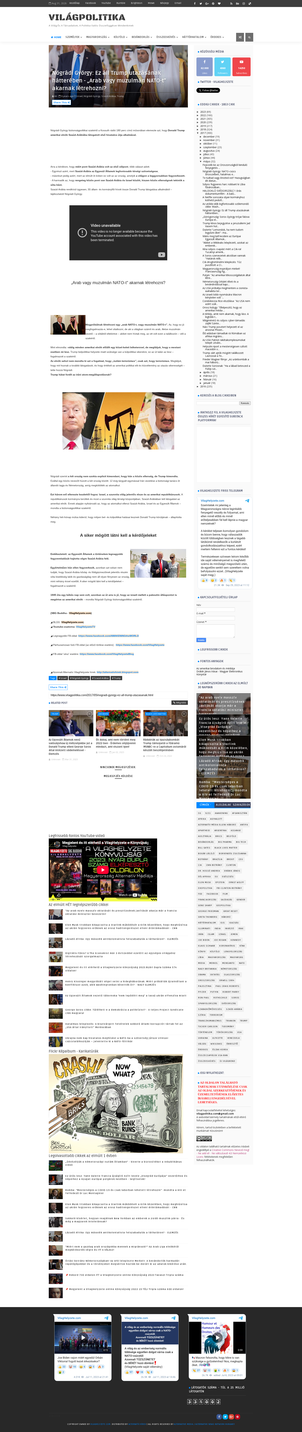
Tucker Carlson (208, 1026)
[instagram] (243, 3)
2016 (203, 386)
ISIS (222, 922)
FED (200, 894)
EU (216, 876)
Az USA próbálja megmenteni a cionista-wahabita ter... (225, 289)
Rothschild (220, 997)
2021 (203, 118)
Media (201, 963)
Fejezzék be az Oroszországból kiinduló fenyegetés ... (225, 166)
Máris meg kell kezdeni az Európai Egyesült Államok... (222, 237)
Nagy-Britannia (207, 969)
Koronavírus (227, 946)
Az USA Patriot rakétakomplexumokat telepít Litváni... (224, 341)
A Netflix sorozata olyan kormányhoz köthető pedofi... (224, 199)
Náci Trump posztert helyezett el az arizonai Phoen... (223, 328)
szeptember (210, 147)
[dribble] (225, 3)
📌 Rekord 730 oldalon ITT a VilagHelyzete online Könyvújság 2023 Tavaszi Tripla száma (124, 1275)
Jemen (234, 934)
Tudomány (228, 1026)
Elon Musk (204, 882)
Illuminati (204, 928)
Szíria (202, 1015)
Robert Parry (231, 992)
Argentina (220, 830)
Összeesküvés (165, 37)
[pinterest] (213, 3)
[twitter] (200, 3)
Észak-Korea (220, 1049)
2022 (203, 115)
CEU (241, 859)
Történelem (205, 1032)
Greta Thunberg (207, 917)
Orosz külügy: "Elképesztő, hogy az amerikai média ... (222, 309)
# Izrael (63, 678)
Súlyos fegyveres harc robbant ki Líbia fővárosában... (224, 186)
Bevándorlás (141, 37)
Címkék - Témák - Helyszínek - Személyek (205, 805)
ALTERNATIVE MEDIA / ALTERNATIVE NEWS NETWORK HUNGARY (204, 1424)
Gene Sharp (205, 905)
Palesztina (204, 986)
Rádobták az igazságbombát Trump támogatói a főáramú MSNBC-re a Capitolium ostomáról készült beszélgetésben (164, 745)
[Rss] (249, 1416)
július (206, 154)
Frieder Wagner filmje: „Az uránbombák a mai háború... (226, 361)
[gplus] (207, 3)
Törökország (225, 1032)
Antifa (244, 824)
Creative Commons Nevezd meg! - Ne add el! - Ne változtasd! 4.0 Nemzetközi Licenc (222, 1153)
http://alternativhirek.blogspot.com (117, 672)
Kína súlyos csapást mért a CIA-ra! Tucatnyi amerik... (222, 250)
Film (225, 894)
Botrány (203, 859)
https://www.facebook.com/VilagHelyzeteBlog (107, 654)
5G (199, 813)
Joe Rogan (220, 940)
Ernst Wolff (236, 882)
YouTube (106, 3)
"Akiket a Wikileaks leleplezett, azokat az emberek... (225, 244)
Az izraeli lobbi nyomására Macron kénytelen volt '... (222, 296)
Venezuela (233, 1038)
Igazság (234, 922)
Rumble (120, 3)
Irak (240, 928)
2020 (203, 122)
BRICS (218, 836)
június (206, 157)
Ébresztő (232, 1044)
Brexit (230, 859)
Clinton (231, 865)
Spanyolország (207, 1003)
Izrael (222, 934)
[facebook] (194, 3)
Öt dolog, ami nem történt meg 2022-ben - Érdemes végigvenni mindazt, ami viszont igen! (116, 743)
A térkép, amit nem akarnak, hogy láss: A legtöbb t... (226, 315)
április (206, 372)
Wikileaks (216, 1044)
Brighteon (136, 3)
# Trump (116, 678)
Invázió (229, 928)
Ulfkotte (217, 1038)
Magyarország (96, 37)
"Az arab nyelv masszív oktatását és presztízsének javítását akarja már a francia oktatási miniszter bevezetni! (222, 706)
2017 (203, 133)
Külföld (119, 37)
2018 (203, 129)
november (209, 140)
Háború (226, 917)
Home (57, 37)
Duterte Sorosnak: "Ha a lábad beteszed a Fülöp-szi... (226, 367)
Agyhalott (216, 819)
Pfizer (202, 992)
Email (178, 3)
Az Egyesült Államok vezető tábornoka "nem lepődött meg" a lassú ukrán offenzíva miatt (126, 995)
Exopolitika (205, 888)
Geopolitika (223, 905)
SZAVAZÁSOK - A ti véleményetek (241, 805)
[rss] (231, 3)
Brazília (217, 859)
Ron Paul (203, 997)
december (209, 136)
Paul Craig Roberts (227, 986)
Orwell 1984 (226, 980)
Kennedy (236, 940)
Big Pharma (225, 842)
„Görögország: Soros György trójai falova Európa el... (226, 218)
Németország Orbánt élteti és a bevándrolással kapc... (220, 283)
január (206, 383)
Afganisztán (239, 813)
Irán (200, 934)
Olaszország (232, 974)
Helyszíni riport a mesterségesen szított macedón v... (225, 348)
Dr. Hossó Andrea (209, 871)
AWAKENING (221, 813)
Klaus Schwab (206, 946)
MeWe (151, 3)
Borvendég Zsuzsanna (232, 853)
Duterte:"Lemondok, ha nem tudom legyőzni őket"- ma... (223, 231)
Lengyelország (233, 951)
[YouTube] (243, 1416)
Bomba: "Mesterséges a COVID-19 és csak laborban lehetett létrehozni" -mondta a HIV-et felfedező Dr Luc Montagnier (223, 790)
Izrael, (80, 96)
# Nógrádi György (79, 678)
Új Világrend (227, 1061)
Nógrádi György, (92, 96)
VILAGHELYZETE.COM (100, 1424)
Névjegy (164, 3)
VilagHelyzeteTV (85, 626)
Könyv (202, 951)
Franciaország (207, 899)
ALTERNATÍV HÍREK (137, 1424)
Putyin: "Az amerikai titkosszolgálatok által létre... (226, 276)
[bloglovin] (219, 3)
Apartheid (204, 830)
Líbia (201, 957)
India (218, 928)
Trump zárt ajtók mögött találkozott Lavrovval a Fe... (223, 354)
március (207, 375)
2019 (203, 126)
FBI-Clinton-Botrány (229, 888)
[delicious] (249, 3)
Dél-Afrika (204, 876)
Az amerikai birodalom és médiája (215, 668)
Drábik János (232, 871)
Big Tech (241, 842)
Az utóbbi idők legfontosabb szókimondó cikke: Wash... (226, 205)
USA (239, 1032)
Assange (236, 830)
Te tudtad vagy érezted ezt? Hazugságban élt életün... (226, 179)
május (206, 161)
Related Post (59, 702)
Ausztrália (204, 836)
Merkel (213, 963)
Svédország (229, 1003)
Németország (229, 969)
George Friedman (208, 911)
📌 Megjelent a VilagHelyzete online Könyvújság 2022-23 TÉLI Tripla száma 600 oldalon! (124, 1289)
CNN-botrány (214, 865)
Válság (202, 1044)
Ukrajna (203, 1038)
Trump (55, 714)
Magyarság (236, 957)
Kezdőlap (74, 3)
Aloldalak (223, 804)
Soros (235, 997)
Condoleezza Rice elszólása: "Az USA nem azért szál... (226, 302)
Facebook (90, 3)
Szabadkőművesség (210, 1009)
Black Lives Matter (156, 714)
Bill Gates (204, 848)
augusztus (209, 150)
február (207, 379)
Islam (211, 934)
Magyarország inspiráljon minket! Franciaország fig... (221, 270)
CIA (200, 865)
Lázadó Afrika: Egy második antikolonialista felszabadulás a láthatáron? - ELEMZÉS (121, 939)
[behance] (237, 3)
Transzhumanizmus (210, 1020)
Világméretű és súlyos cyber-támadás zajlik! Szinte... (224, 322)
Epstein (220, 882)
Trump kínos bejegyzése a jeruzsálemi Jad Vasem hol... (226, 225)
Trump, (120, 96)
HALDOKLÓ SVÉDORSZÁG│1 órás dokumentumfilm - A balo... (222, 192)
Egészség (227, 876)
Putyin (214, 992)
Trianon (231, 1020)
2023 (203, 111)
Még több (181, 702)
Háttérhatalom (193, 37)
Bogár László (206, 853)
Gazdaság (226, 899)
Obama (202, 974)
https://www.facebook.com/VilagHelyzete (140, 644)
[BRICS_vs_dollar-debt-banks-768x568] (116, 1103)
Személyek (73, 37)
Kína (242, 946)
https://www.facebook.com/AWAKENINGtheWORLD (108, 635)
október (207, 143)
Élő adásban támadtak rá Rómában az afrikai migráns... (224, 335)
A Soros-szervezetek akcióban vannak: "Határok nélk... (224, 257)
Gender (241, 899)
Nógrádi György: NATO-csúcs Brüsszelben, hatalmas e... (219, 173)
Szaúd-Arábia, (108, 96)
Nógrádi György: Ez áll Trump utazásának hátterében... (226, 212)
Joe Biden (103, 714)
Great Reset (230, 911)
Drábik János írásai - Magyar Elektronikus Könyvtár (219, 673)
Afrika (202, 819)
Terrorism (216, 1015)
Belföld (231, 836)
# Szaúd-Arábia (100, 678)
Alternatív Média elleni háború (217, 824)
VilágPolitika (87, 17)
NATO (242, 963)
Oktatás (215, 974)
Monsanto (228, 963)
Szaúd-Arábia (234, 1009)
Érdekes (216, 37)
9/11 (208, 813)
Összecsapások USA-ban (213, 1055)
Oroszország (206, 980)
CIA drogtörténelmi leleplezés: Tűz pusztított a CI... (222, 263)
